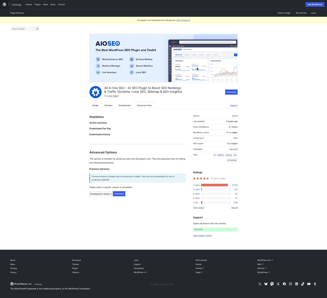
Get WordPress (315, 4)
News (12, 264)
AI (214, 155)
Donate (200, 268)
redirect (220, 155)
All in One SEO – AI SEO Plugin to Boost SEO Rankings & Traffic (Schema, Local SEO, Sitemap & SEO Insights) (143, 89)
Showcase (76, 260)
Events (198, 264)
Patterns (75, 272)
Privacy (13, 272)
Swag (199, 272)
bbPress (262, 268)
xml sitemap (232, 160)
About (12, 260)
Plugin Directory (17, 13)
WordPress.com (265, 260)
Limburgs (38, 284)
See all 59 (234, 149)
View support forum (202, 235)
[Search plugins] (37, 28)
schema (229, 155)
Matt (261, 264)
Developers (139, 268)
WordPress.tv (140, 272)
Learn (136, 260)
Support (234, 105)
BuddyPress (264, 272)
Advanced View (144, 105)
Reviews (108, 105)
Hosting (13, 268)
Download (231, 92)
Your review (198, 207)
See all (234, 207)
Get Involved (201, 260)
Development (124, 105)
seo (235, 155)
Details (95, 105)
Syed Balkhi (113, 96)
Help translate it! (183, 20)
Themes (75, 264)
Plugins (75, 268)
